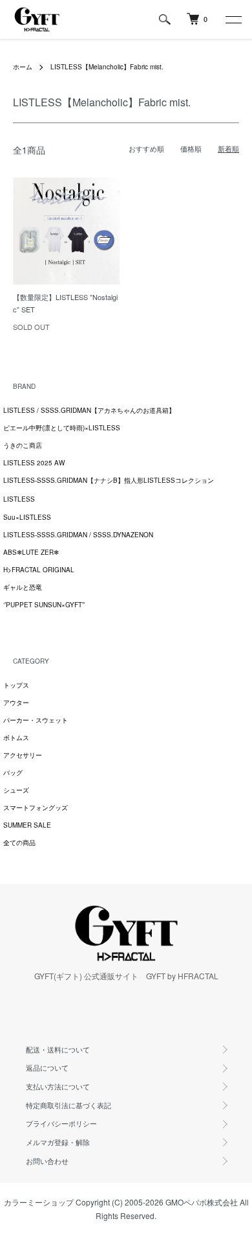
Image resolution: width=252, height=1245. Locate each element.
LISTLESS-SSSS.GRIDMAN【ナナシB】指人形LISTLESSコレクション (108, 480)
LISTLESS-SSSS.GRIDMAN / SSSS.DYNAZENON (78, 534)
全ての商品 (19, 842)
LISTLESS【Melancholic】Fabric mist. (106, 66)
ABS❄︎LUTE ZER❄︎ (31, 552)
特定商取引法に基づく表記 (68, 1105)
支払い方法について (58, 1086)
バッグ (13, 772)
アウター (16, 702)
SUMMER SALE (27, 825)
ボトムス (16, 737)
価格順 (191, 148)
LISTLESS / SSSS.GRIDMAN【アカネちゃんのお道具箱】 (89, 410)
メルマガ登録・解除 (58, 1142)
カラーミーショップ (39, 1201)
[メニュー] (232, 19)
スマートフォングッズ (35, 807)
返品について (47, 1067)
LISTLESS (19, 499)
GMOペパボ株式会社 (201, 1201)
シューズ (16, 790)
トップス (16, 685)
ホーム (22, 66)
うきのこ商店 (22, 445)
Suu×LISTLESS (27, 517)
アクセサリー (22, 755)
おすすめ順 (146, 148)
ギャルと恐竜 (22, 587)
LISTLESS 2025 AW (34, 462)
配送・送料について (58, 1049)
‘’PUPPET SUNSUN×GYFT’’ (44, 604)
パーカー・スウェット (35, 720)
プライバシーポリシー (61, 1123)
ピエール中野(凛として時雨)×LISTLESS (61, 427)
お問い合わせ (47, 1161)
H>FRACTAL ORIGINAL (38, 569)
